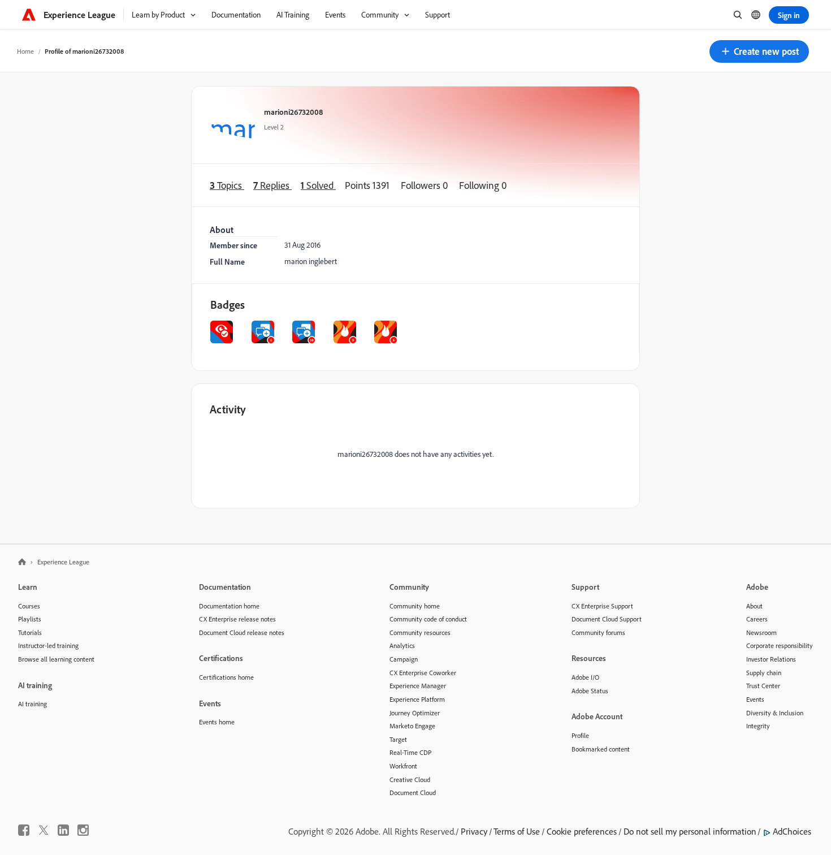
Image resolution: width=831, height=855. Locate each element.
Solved (318, 185)
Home (25, 51)
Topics (227, 185)
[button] (759, 51)
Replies (272, 185)
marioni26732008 (293, 111)
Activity (228, 409)
